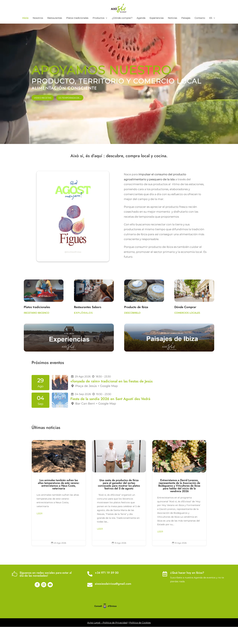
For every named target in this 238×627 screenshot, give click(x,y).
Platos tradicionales (77, 18)
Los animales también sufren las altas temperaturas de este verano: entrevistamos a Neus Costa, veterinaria (59, 493)
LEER (39, 513)
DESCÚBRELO (132, 312)
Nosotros (38, 18)
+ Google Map (108, 386)
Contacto (200, 18)
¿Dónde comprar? (122, 18)
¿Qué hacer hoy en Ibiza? (187, 573)
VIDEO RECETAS (42, 97)
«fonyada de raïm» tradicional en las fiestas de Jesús (111, 381)
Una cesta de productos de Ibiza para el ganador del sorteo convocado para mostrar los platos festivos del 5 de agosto (119, 493)
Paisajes (185, 18)
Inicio (25, 18)
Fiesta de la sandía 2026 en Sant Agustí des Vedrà (110, 398)
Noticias (172, 18)
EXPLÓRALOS (83, 312)
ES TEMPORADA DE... (70, 97)
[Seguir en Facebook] (37, 584)
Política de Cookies (140, 622)
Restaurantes (54, 18)
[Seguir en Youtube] (50, 584)
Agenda (141, 18)
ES (210, 18)
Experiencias (157, 18)
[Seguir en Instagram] (43, 584)
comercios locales (187, 312)
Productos (98, 18)
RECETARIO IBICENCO (36, 312)
